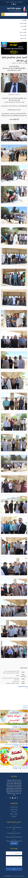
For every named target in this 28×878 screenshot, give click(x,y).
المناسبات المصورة (14, 814)
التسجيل (7, 2)
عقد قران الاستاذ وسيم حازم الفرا (14, 833)
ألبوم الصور (23, 26)
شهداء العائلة (22, 32)
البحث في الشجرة (13, 2)
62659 (15, 746)
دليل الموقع (22, 38)
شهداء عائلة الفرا (14, 809)
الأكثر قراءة (25, 706)
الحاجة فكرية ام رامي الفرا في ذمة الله (14, 828)
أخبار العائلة (14, 816)
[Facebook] (15, 4)
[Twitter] (15, 798)
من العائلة (25, 707)
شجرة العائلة (22, 23)
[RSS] (11, 4)
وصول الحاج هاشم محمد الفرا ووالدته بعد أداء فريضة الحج (16, 744)
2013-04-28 (25, 768)
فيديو (24, 29)
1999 (19, 768)
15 (19, 746)
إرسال (14, 869)
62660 (14, 727)
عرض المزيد (14, 843)
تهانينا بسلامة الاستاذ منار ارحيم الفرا (20, 767)
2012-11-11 (25, 746)
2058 (19, 727)
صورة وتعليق (25, 709)
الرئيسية (23, 20)
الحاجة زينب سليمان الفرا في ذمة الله (14, 841)
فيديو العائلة (14, 812)
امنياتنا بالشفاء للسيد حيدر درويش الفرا (20, 726)
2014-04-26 (25, 727)
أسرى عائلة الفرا (14, 807)
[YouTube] (13, 4)
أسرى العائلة (22, 35)
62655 (14, 768)
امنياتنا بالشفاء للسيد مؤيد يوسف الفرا (14, 837)
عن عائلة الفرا (20, 2)
